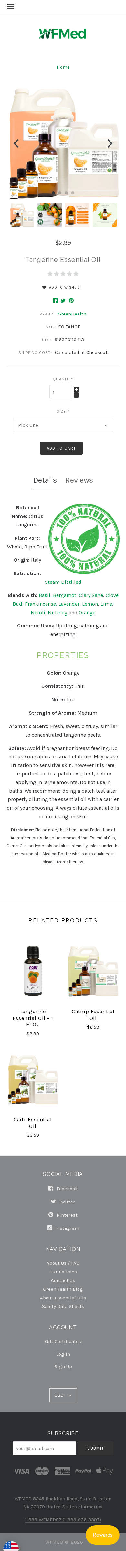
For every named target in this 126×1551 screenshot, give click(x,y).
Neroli (38, 612)
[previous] (17, 143)
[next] (109, 143)
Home (63, 67)
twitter (66, 1202)
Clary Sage (91, 595)
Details (45, 480)
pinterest (66, 1215)
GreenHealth (72, 314)
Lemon (90, 604)
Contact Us (63, 1280)
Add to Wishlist (65, 287)
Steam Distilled (63, 582)
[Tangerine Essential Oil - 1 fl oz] (32, 971)
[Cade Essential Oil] (32, 1079)
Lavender (68, 604)
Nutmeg (58, 612)
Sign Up (63, 1366)
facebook (66, 1189)
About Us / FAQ (63, 1263)
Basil (44, 595)
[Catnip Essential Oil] (93, 971)
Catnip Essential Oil (93, 1014)
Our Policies (63, 1271)
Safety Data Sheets (63, 1306)
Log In (63, 1354)
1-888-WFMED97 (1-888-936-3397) (63, 1519)
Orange (87, 612)
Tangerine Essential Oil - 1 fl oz (33, 1018)
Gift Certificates (63, 1341)
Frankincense (40, 604)
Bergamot (64, 595)
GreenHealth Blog (63, 1289)
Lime (106, 604)
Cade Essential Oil (33, 1122)
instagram (66, 1228)
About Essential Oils (63, 1297)
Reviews (79, 480)
